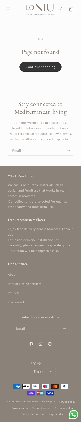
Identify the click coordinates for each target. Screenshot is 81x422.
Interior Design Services (25, 283)
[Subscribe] (68, 150)
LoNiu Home (23, 401)
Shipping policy (64, 408)
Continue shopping (40, 67)
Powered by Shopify (43, 401)
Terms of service (41, 408)
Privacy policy (20, 408)
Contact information (33, 414)
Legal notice (56, 414)
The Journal (16, 302)
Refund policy (67, 401)
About (12, 274)
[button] (8, 9)
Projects (13, 293)
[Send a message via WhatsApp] (73, 414)
